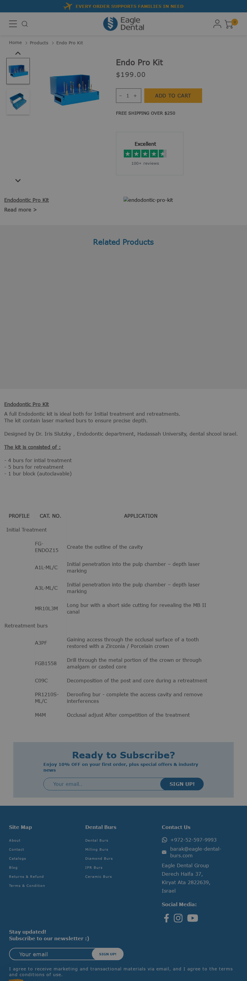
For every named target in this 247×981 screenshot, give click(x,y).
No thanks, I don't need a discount (64, 528)
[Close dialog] (237, 436)
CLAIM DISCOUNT (64, 513)
